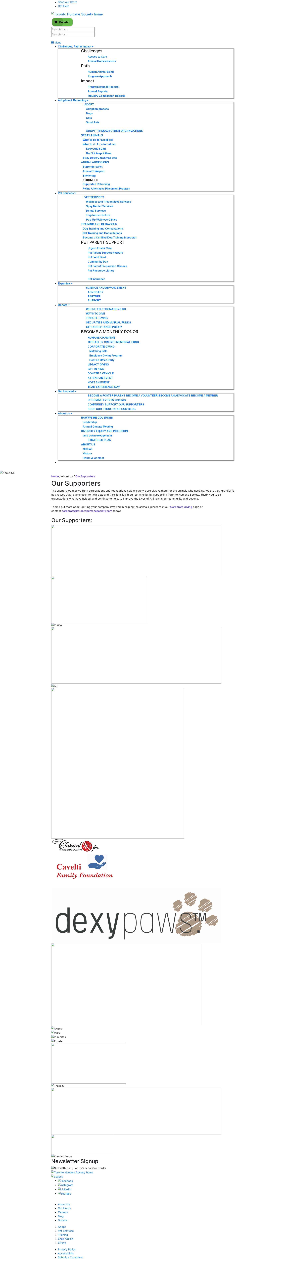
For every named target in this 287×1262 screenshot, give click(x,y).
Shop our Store (67, 2)
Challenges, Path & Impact (75, 46)
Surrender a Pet (92, 166)
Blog (61, 1216)
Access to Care (97, 56)
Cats (89, 118)
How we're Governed (97, 417)
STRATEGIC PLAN (99, 440)
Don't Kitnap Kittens (98, 153)
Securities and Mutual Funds (108, 322)
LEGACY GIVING (98, 364)
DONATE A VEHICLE (101, 373)
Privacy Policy (67, 1249)
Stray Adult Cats (96, 148)
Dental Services (96, 210)
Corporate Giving (181, 507)
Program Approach (100, 76)
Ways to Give (95, 313)
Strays (62, 1242)
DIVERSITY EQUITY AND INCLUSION (104, 431)
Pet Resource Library (101, 270)
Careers (63, 1212)
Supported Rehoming (96, 184)
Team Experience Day (104, 387)
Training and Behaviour (99, 224)
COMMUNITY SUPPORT (103, 404)
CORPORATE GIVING (101, 346)
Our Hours (64, 1208)
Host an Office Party (101, 360)
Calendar (120, 400)
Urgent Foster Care (100, 248)
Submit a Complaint (70, 1257)
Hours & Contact (93, 458)
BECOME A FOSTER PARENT (106, 395)
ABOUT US (88, 444)
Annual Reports (98, 91)
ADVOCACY (95, 292)
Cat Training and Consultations (102, 233)
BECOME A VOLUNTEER (142, 395)
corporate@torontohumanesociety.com (87, 511)
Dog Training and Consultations (103, 228)
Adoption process (97, 109)
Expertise (64, 283)
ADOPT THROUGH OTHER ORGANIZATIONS (114, 130)
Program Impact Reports (103, 86)
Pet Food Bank (97, 257)
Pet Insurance (96, 279)
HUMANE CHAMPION (101, 337)
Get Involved (66, 391)
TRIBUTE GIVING (97, 318)
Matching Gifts (98, 351)
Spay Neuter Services (99, 206)
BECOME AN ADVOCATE (174, 395)
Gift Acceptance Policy (104, 327)
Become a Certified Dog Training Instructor (110, 237)
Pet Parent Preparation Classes (107, 266)
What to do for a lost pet (98, 139)
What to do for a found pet (99, 144)
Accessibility (66, 1253)
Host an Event (98, 382)
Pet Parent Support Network (105, 252)
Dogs (89, 113)
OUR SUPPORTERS (131, 404)
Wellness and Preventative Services (108, 201)
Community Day (98, 261)
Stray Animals (92, 135)
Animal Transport (93, 171)
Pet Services (66, 193)
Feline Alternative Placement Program (106, 188)
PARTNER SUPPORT (94, 298)
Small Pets (92, 122)
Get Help (63, 6)
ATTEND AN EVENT (100, 378)
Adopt (89, 104)
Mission (88, 449)
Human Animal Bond (101, 71)
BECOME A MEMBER (204, 395)
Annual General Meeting (98, 426)
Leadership (90, 422)
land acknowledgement (97, 435)
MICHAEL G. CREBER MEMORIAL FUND (113, 342)
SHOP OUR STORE (100, 409)
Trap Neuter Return (98, 215)
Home (55, 476)
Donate (63, 305)
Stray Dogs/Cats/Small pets (100, 157)
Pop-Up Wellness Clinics (101, 219)
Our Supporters (85, 476)
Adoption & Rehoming (72, 100)
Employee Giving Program (105, 355)
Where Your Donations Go (106, 309)
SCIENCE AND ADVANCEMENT (106, 287)
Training (63, 1234)
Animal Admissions (95, 162)
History (87, 453)
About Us (64, 413)
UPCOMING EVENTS (101, 400)
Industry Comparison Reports (106, 95)
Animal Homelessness (102, 61)
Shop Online (65, 1238)
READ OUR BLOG (124, 409)
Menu (57, 42)
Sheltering (89, 175)
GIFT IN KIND (96, 369)
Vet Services (94, 197)
